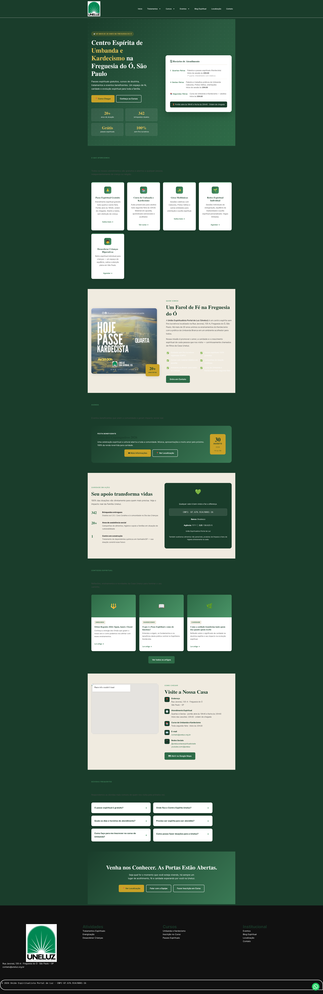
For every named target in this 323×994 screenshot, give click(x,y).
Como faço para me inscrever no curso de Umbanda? (121, 835)
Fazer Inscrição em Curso (189, 888)
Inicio (140, 9)
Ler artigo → (99, 644)
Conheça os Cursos (129, 98)
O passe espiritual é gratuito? (121, 807)
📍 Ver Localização (165, 453)
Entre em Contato (178, 379)
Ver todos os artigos (161, 660)
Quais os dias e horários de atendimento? (121, 820)
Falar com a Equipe (158, 888)
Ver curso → (144, 225)
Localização (216, 9)
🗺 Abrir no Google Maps (180, 756)
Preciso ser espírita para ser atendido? (182, 820)
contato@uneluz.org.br (181, 735)
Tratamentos (152, 9)
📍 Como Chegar (103, 98)
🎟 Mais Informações (137, 453)
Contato (229, 9)
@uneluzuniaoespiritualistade (183, 744)
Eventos (183, 9)
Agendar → (215, 225)
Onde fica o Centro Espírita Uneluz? (182, 807)
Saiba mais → (107, 222)
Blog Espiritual (200, 9)
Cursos (169, 9)
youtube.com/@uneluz (180, 747)
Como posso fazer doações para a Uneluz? (182, 833)
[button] (315, 986)
